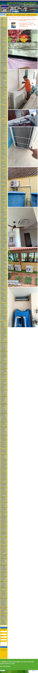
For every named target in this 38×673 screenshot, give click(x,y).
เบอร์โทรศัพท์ (1, 635)
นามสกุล (1, 633)
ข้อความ (1, 641)
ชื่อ (0, 630)
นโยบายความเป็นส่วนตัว (4, 650)
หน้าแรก (9, 17)
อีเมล (1, 638)
